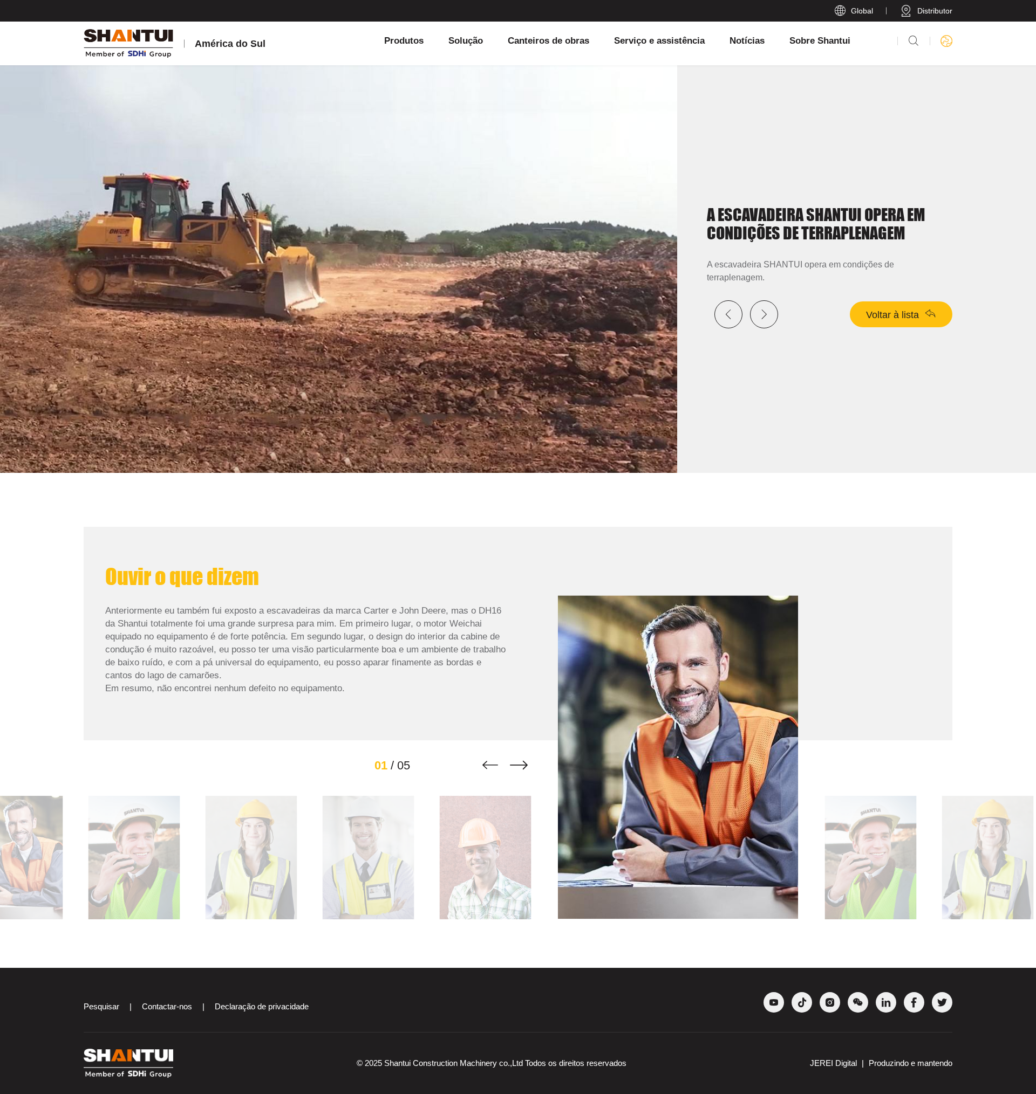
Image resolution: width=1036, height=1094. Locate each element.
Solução (465, 41)
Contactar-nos (167, 1006)
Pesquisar (101, 1006)
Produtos (404, 41)
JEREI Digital (834, 1063)
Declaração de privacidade (262, 1006)
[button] (490, 765)
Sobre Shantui (819, 41)
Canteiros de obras (548, 41)
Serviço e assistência (659, 41)
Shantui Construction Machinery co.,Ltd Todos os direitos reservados (505, 1063)
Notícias (747, 41)
